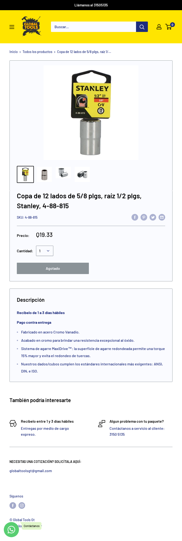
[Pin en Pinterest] (144, 217)
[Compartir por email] (162, 217)
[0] (169, 27)
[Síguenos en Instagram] (21, 505)
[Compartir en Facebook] (135, 217)
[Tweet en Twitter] (153, 217)
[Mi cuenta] (159, 26)
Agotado (53, 268)
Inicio (13, 52)
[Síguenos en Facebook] (12, 505)
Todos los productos (37, 52)
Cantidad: (25, 250)
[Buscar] (142, 27)
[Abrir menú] (11, 27)
